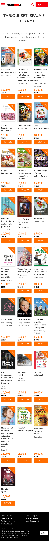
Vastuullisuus (6, 524)
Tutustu (24, 96)
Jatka (43, 533)
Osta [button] (8, 96)
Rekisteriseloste (8, 521)
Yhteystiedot (6, 518)
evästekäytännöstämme (9, 538)
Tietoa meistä (6, 515)
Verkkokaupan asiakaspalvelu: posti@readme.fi (32, 518)
